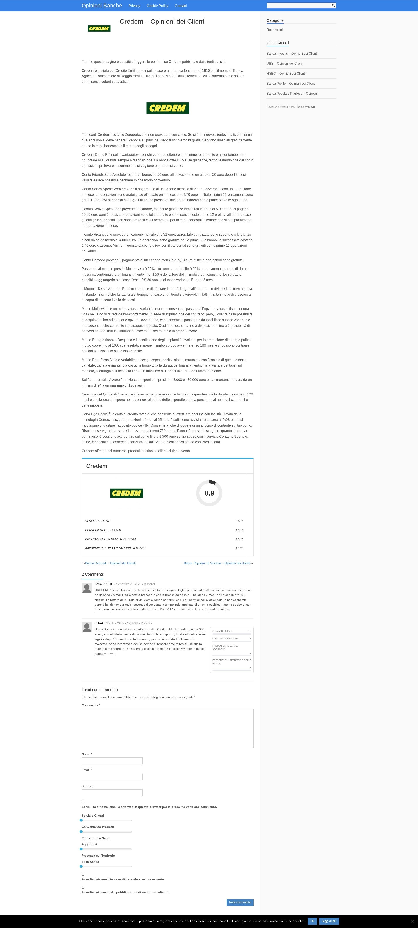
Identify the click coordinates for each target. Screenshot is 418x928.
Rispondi (149, 584)
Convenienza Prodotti (98, 827)
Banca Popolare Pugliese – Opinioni (292, 93)
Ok (312, 921)
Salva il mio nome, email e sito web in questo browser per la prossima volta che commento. (149, 807)
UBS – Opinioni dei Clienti (285, 63)
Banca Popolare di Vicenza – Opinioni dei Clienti (217, 563)
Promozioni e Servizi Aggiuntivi (97, 841)
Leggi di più (329, 921)
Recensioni (275, 30)
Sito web (88, 786)
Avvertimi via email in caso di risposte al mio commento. (123, 879)
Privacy (134, 6)
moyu (311, 107)
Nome (87, 754)
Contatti (181, 6)
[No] (412, 921)
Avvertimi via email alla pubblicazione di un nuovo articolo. (125, 892)
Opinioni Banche (102, 5)
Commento (91, 705)
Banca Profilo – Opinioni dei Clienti (291, 83)
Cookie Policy (157, 6)
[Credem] (126, 493)
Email (87, 770)
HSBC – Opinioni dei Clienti (286, 73)
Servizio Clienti (93, 815)
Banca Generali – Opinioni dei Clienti (110, 563)
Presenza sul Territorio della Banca (98, 858)
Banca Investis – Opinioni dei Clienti (292, 53)
